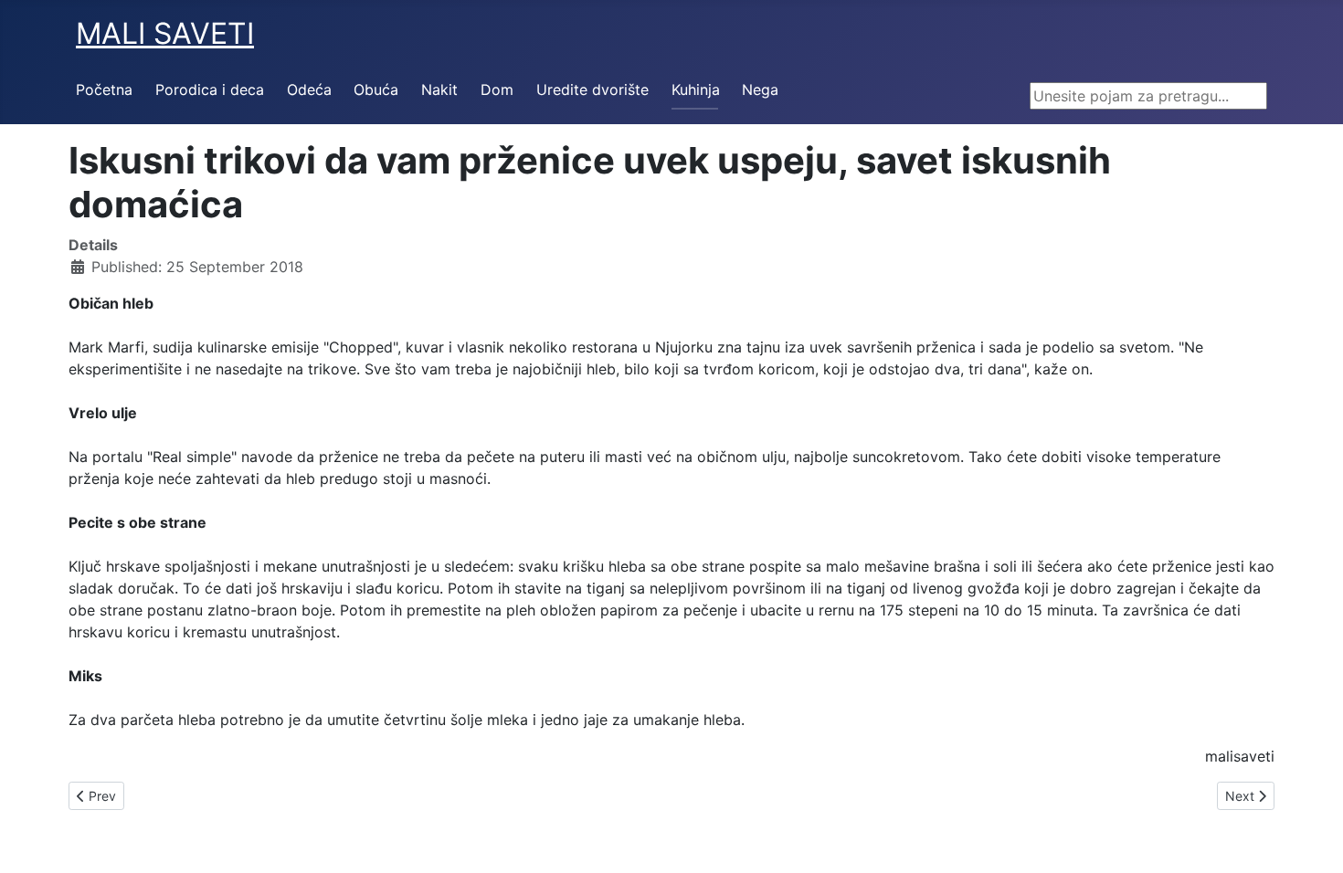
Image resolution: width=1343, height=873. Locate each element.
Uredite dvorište (592, 89)
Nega (760, 89)
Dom (497, 89)
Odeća (309, 89)
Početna (104, 89)
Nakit (439, 89)
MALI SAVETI (165, 33)
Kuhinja (696, 89)
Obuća (376, 89)
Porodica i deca (209, 89)
